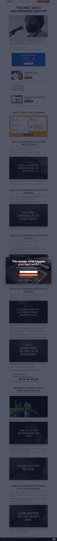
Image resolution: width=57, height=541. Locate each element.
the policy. (35, 277)
